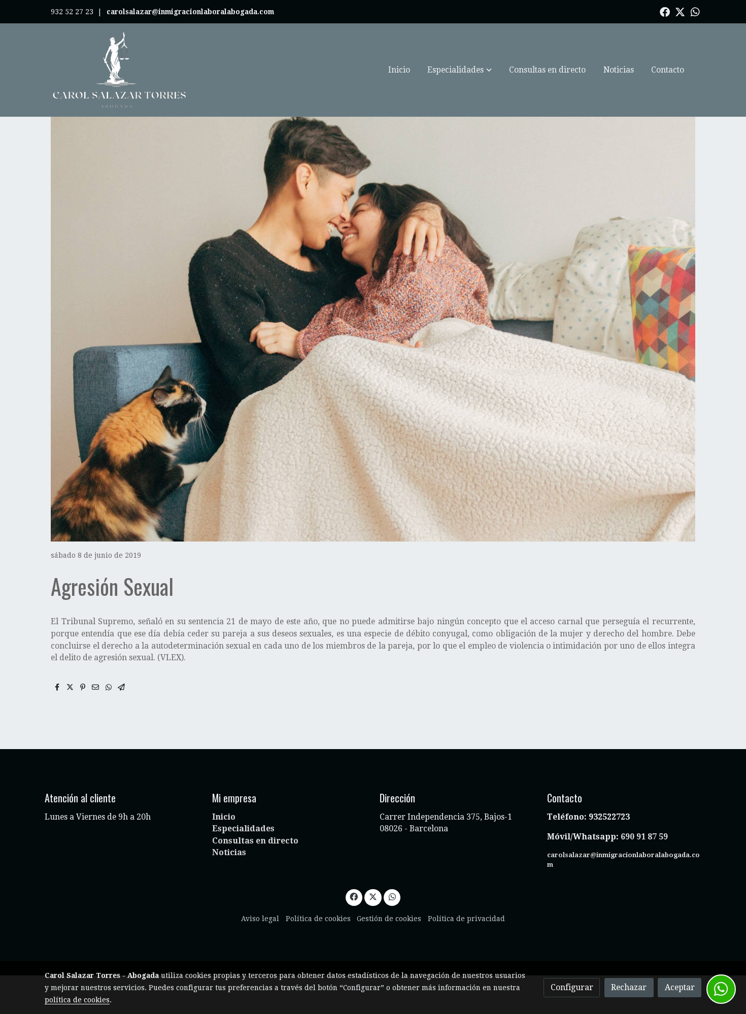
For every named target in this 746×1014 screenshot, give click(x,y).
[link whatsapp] (695, 11)
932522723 (610, 817)
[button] (459, 70)
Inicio (223, 817)
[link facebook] (665, 11)
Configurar (572, 987)
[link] (120, 70)
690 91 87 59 (644, 836)
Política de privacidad (466, 919)
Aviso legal (260, 919)
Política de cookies (318, 919)
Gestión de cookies (389, 919)
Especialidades (243, 828)
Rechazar (629, 987)
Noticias (229, 852)
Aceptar (680, 987)
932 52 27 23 (72, 12)
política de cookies (77, 1000)
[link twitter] (680, 11)
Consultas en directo (255, 841)
